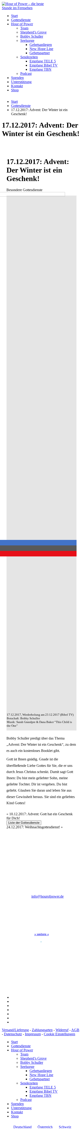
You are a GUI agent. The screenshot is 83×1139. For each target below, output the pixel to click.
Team (24, 28)
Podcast (26, 73)
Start (14, 16)
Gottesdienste (21, 20)
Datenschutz (13, 1034)
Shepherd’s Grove (33, 32)
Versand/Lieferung (15, 1030)
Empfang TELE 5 (43, 61)
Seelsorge (27, 40)
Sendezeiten (29, 57)
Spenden (17, 78)
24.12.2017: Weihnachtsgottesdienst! (34, 827)
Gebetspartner (40, 53)
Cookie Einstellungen (59, 1034)
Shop (15, 90)
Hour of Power (22, 24)
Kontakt (17, 86)
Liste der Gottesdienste (23, 822)
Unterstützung (21, 82)
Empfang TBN (40, 69)
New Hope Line (41, 49)
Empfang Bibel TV (44, 65)
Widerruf (62, 1030)
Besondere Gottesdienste (24, 190)
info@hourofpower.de (47, 896)
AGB (75, 1030)
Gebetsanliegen (41, 45)
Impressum (33, 1034)
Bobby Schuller (31, 36)
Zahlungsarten (42, 1030)
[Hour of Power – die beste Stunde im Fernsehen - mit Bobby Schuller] (27, 8)
